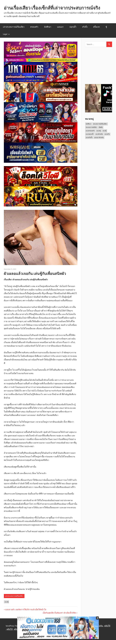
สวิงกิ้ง (84, 27)
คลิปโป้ (10, 629)
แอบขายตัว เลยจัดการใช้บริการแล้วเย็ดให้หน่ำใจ (25, 609)
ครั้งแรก (96, 27)
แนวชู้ (6, 602)
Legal (5, 34)
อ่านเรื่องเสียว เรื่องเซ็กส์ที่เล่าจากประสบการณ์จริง (52, 8)
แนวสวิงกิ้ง (89, 137)
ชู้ (106, 27)
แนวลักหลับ (99, 134)
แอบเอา (60, 27)
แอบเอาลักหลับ (99, 137)
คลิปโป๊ (107, 626)
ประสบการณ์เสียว (91, 127)
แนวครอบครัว (90, 131)
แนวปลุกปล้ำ (90, 134)
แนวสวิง (107, 134)
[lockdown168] (58, 628)
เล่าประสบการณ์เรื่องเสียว (13, 27)
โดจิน (100, 626)
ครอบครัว (34, 27)
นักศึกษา (47, 27)
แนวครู (98, 131)
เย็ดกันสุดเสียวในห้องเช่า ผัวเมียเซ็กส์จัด (59, 613)
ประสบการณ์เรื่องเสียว (100, 124)
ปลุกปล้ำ (72, 27)
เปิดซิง (101, 127)
